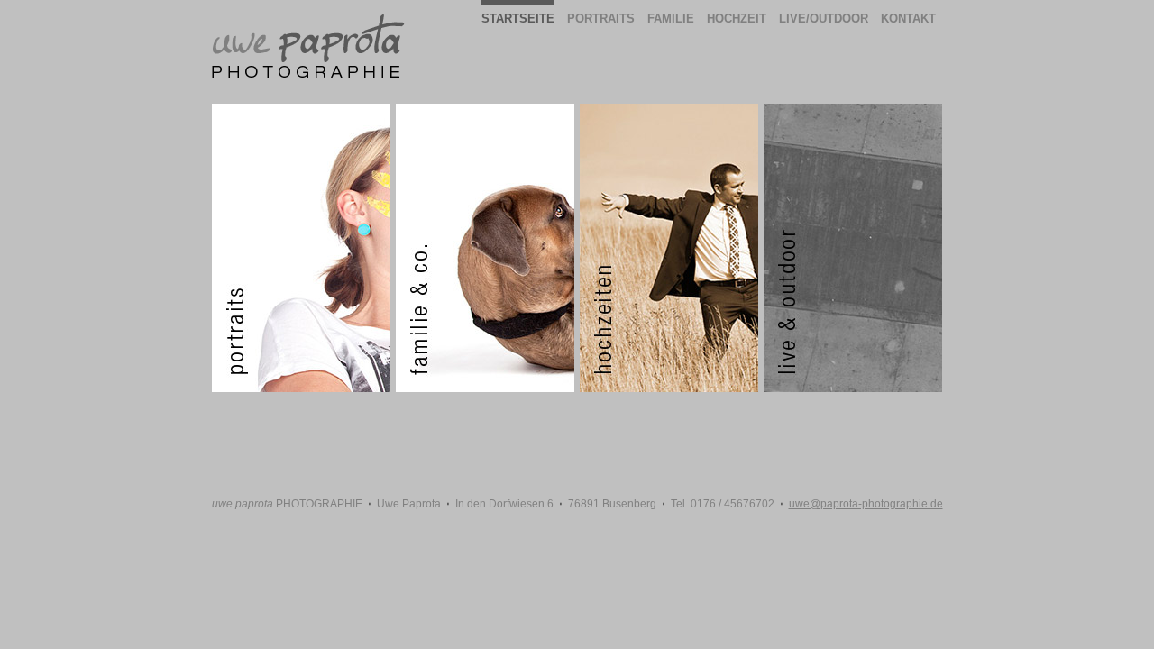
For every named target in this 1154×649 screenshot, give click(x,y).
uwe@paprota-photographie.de (866, 504)
